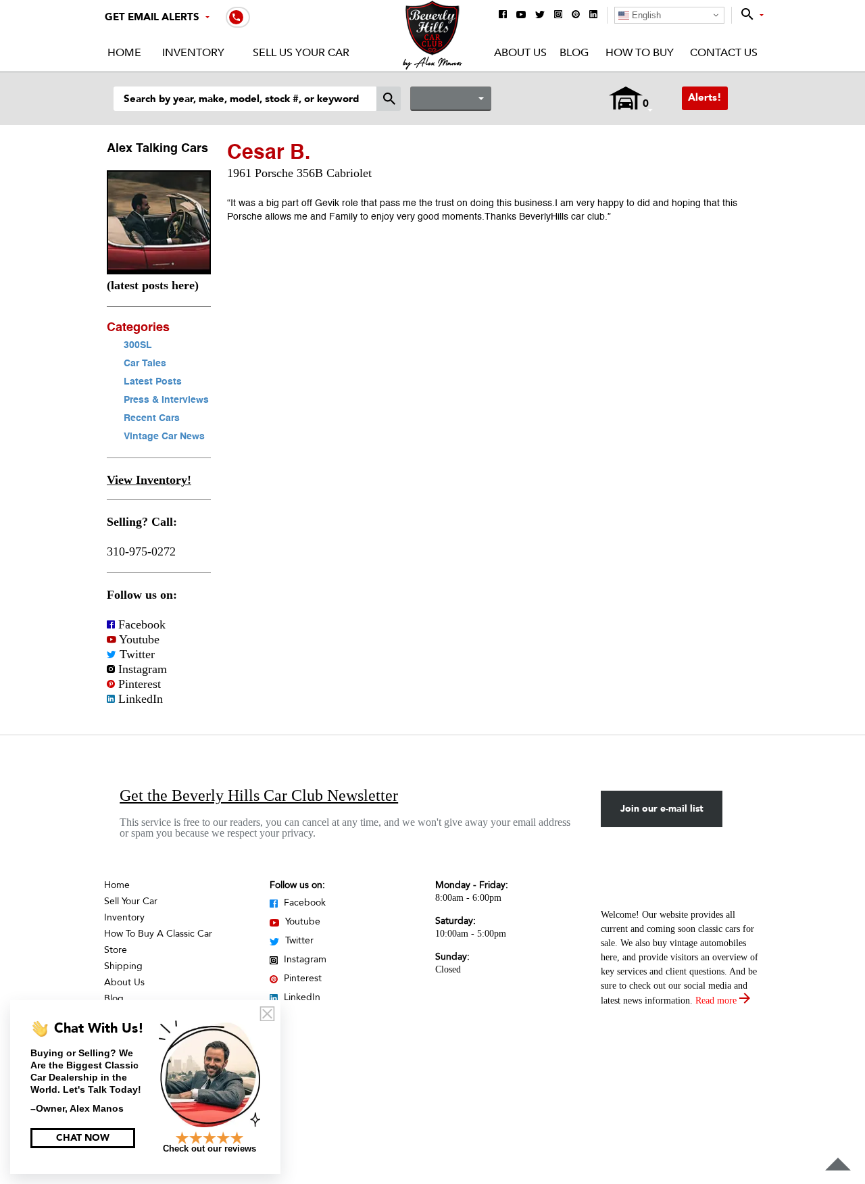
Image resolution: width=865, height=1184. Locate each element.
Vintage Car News (164, 436)
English (645, 15)
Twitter (135, 654)
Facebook (140, 624)
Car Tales (145, 363)
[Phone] (238, 16)
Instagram (141, 669)
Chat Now (82, 1137)
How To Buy (639, 52)
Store (115, 949)
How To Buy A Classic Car (158, 933)
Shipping (123, 966)
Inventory (193, 52)
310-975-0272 (141, 551)
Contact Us (724, 52)
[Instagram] (558, 15)
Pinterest (138, 684)
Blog (574, 52)
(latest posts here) (153, 285)
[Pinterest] (576, 15)
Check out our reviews (209, 1148)
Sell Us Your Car (301, 52)
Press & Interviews (166, 400)
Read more (717, 1000)
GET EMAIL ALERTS (152, 17)
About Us (520, 52)
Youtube (137, 639)
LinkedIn (139, 699)
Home (124, 52)
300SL (138, 345)
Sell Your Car (130, 901)
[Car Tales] (159, 270)
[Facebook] (503, 15)
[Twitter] (540, 15)
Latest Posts (153, 382)
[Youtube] (521, 15)
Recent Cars (152, 418)
